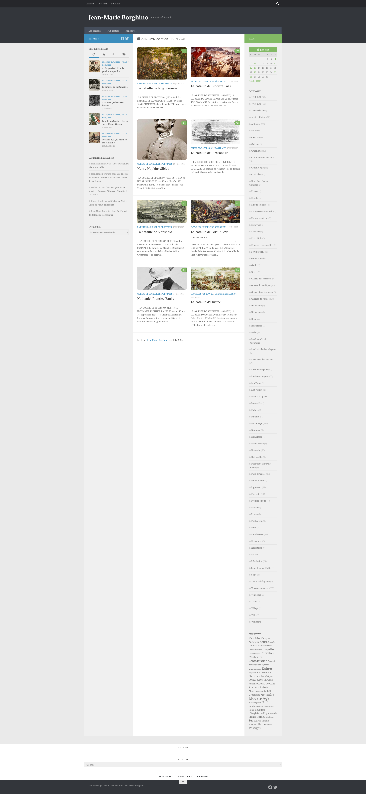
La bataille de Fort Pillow (209, 232)
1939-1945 (256, 103)
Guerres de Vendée (260, 298)
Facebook (183, 747)
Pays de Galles (258, 473)
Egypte (254, 197)
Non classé (256, 436)
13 (255, 67)
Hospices (255, 318)
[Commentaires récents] (114, 54)
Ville (253, 615)
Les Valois (256, 383)
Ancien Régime (258, 117)
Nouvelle (106, 65)
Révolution (256, 561)
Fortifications (257, 251)
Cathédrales (255, 649)
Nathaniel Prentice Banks (155, 298)
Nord (265, 702)
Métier (254, 409)
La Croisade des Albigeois (263, 349)
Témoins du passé (260, 588)
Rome (251, 709)
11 (275, 63)
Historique (256, 305)
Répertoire (256, 547)
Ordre (260, 706)
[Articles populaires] (104, 54)
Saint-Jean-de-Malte (261, 567)
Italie (124, 62)
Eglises (267, 668)
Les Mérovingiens (260, 376)
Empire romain (263, 672)
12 (251, 67)
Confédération (258, 661)
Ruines (261, 716)
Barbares (267, 645)
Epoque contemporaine (262, 211)
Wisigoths (256, 621)
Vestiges (255, 728)
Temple (265, 720)
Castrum (255, 137)
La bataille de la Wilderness (157, 88)
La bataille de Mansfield (154, 232)
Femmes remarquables (262, 245)
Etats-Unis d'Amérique (261, 676)
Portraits (102, 3)
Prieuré (266, 706)
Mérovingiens (255, 702)
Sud (251, 720)
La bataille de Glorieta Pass (211, 86)
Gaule (254, 265)
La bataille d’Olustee (206, 302)
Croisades (256, 174)
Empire (252, 672)
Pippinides (256, 487)
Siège (253, 574)
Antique (264, 641)
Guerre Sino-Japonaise (262, 292)
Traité (254, 601)
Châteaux (255, 657)
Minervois (256, 416)
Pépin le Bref (257, 480)
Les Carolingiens (259, 369)
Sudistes (257, 720)
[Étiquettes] (124, 54)
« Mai (251, 80)
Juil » (258, 80)
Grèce (254, 271)
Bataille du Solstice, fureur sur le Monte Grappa (115, 122)
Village (254, 608)
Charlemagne (254, 653)
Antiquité (255, 123)
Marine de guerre (259, 396)
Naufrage (255, 430)
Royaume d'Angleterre (257, 711)
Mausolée (256, 403)
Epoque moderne (259, 218)
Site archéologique (260, 581)
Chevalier (267, 653)
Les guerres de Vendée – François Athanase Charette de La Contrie (108, 177)
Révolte (255, 554)
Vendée (269, 724)
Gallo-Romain (258, 258)
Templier (253, 724)
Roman (271, 706)
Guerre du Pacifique (260, 285)
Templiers (256, 594)
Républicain (270, 717)
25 (275, 72)
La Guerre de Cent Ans (262, 359)
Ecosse (254, 191)
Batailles (115, 3)
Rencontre (131, 30)
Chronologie (257, 167)
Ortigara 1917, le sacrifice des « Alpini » (114, 141)
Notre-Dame (257, 443)
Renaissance (257, 534)
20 (255, 72)
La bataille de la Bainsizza (115, 86)
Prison (254, 514)
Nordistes (253, 706)
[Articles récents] (94, 54)
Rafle (253, 527)
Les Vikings (256, 389)
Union (262, 724)
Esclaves (208, 293)
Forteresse (255, 679)
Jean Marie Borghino (157, 340)
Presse (254, 507)
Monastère (267, 694)
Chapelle (267, 649)
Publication (113, 30)
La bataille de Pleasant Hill (210, 153)
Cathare (255, 144)
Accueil (90, 3)
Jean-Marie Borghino (118, 17)
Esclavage (256, 224)
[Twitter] (127, 38)
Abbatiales (254, 638)
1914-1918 (106, 62)
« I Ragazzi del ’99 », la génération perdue (113, 70)
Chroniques (257, 150)
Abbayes (265, 638)
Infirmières (256, 325)
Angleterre (254, 641)
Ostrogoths (256, 456)
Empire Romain (258, 204)
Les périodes (94, 30)
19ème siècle (257, 110)
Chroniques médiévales (262, 157)
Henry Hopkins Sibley (153, 168)
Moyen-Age (256, 423)
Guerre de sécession (160, 83)
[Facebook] (122, 38)
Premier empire (258, 500)
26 (251, 76)
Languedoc (262, 691)
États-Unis (256, 238)
